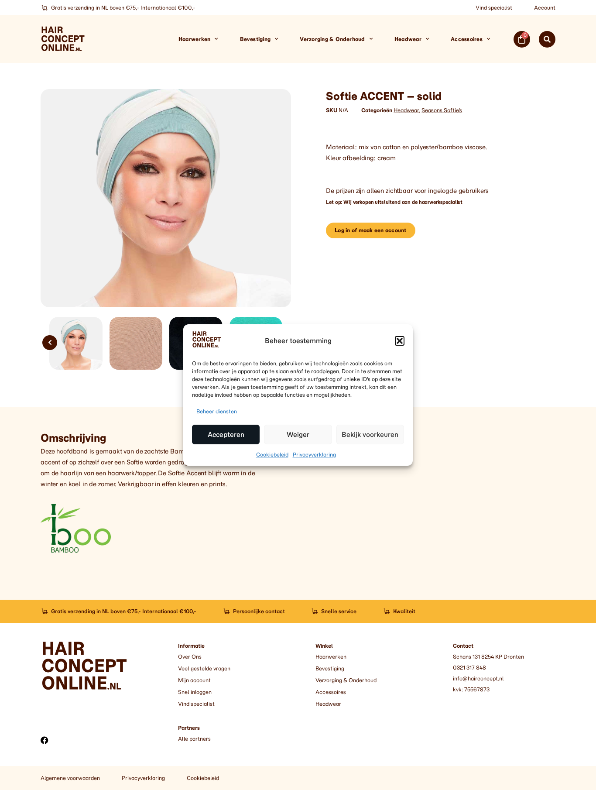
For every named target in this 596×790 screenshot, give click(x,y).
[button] (399, 341)
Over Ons (190, 656)
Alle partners (194, 738)
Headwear (407, 39)
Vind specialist (494, 7)
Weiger (298, 434)
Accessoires (467, 39)
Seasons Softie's (441, 110)
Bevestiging (255, 39)
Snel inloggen (195, 692)
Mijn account (194, 680)
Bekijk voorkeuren (370, 434)
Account (544, 7)
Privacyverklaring (314, 454)
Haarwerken (194, 39)
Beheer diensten (216, 411)
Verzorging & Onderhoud (332, 39)
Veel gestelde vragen (204, 668)
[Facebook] (44, 740)
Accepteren (226, 434)
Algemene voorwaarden (70, 778)
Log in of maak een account (370, 230)
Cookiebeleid (272, 454)
